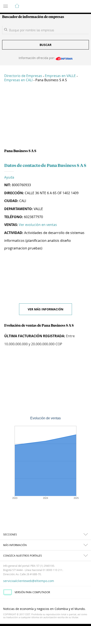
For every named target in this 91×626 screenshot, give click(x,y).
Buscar (45, 45)
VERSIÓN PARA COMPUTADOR (32, 592)
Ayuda (9, 177)
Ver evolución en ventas (38, 224)
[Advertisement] (45, 117)
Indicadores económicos (75, 6)
